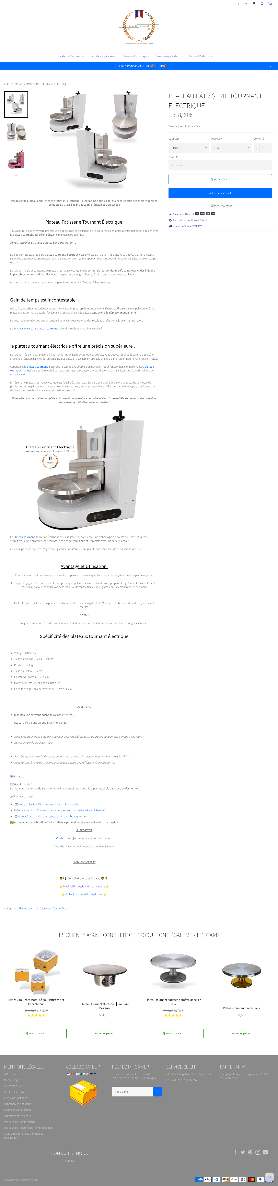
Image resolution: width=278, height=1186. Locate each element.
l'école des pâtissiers (16, 1098)
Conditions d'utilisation (17, 1110)
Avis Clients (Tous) (14, 1092)
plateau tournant (37, 366)
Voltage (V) (217, 138)
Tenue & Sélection (201, 56)
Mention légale (12, 1080)
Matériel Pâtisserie (71, 56)
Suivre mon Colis (13, 1086)
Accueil (9, 84)
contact (69, 1160)
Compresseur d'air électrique (36, 1169)
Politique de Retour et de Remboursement (28, 1127)
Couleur (174, 138)
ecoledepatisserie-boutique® (24, 1179)
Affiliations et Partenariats (19, 1116)
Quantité (259, 138)
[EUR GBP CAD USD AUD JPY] (242, 4)
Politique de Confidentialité (20, 1122)
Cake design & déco (168, 56)
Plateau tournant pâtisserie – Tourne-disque (44, 908)
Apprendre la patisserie (17, 1104)
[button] (36, 1015)
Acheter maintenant (220, 193)
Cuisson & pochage (135, 56)
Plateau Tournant (24, 537)
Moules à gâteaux (103, 56)
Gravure (173, 157)
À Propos (9, 1074)
